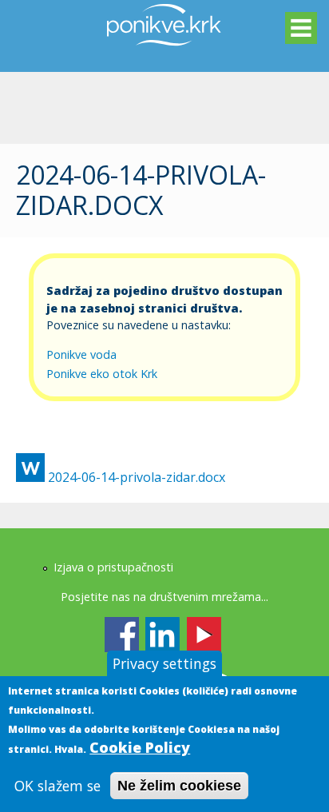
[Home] (164, 55)
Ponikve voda (81, 354)
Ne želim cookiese (179, 786)
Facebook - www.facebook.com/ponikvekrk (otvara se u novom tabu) (122, 634)
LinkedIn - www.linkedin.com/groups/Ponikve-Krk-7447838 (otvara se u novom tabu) (162, 634)
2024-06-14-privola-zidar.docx (136, 477)
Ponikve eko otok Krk (101, 373)
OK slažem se (57, 785)
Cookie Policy (139, 747)
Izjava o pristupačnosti (113, 567)
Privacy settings (164, 663)
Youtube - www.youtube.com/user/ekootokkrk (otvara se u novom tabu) (204, 634)
